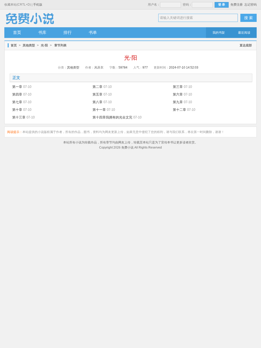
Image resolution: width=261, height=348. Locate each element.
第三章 (178, 87)
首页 (17, 32)
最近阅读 (244, 32)
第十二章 (179, 110)
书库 (42, 32)
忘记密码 (250, 4)
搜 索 (248, 18)
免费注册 (236, 4)
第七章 (17, 102)
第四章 (17, 94)
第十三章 (18, 117)
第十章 (17, 110)
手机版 (37, 4)
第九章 (178, 102)
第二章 (97, 87)
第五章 (97, 94)
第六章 (178, 94)
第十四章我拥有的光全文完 (112, 117)
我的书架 (219, 32)
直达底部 (246, 45)
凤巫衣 (98, 67)
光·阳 (44, 45)
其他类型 (29, 45)
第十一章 (99, 110)
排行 (67, 32)
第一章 (17, 87)
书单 (93, 32)
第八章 (97, 102)
